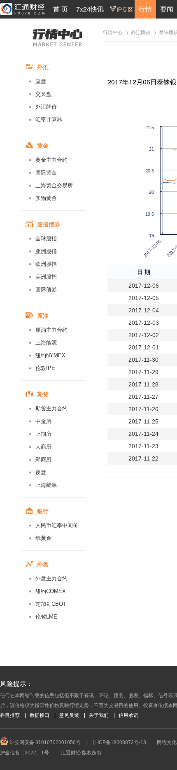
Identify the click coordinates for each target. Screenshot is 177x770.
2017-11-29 (143, 372)
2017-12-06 (143, 285)
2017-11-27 (143, 396)
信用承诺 (128, 715)
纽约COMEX (50, 591)
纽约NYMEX (50, 355)
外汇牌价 (46, 107)
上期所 (43, 434)
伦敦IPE (45, 368)
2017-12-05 (143, 298)
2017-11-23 (143, 446)
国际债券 (46, 289)
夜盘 (40, 472)
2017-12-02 (143, 335)
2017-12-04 (143, 310)
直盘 (40, 81)
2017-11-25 (143, 421)
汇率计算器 (48, 119)
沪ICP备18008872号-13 (119, 742)
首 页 (60, 9)
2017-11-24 (143, 433)
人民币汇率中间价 (56, 525)
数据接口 (39, 715)
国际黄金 (46, 173)
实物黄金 (46, 198)
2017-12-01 (143, 347)
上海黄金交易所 (54, 185)
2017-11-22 (143, 458)
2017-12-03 (143, 322)
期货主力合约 (51, 408)
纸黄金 (43, 538)
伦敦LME (46, 617)
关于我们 (99, 715)
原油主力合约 (51, 330)
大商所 (43, 447)
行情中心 (113, 32)
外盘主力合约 (51, 578)
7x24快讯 (90, 9)
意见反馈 (69, 715)
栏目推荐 (10, 715)
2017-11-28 (143, 384)
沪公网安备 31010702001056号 (44, 742)
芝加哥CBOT (50, 604)
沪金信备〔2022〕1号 (24, 753)
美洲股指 (46, 277)
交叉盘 (43, 94)
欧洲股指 (46, 264)
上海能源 (46, 343)
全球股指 (46, 238)
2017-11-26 (143, 409)
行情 (145, 9)
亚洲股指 (46, 251)
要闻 (166, 9)
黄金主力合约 (51, 160)
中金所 (43, 421)
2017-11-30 (143, 359)
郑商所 (43, 459)
